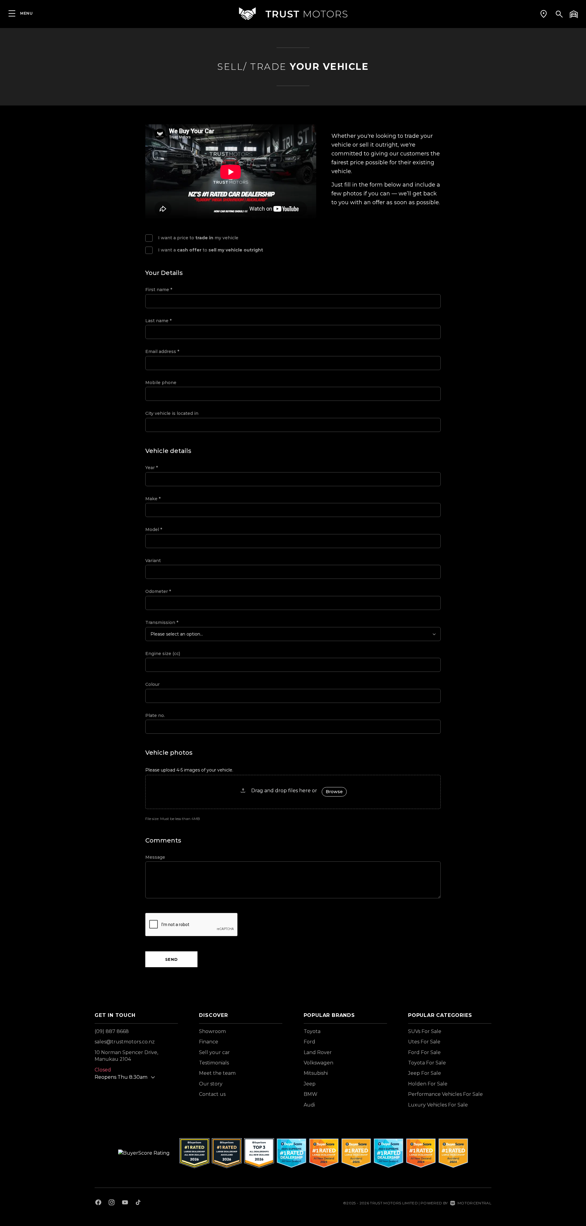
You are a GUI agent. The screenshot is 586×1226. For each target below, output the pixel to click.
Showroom (212, 1031)
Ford (309, 1042)
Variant (153, 560)
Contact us (212, 1094)
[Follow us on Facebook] (98, 1203)
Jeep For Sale (424, 1073)
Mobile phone (160, 382)
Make (153, 498)
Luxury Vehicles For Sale (438, 1105)
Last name (158, 320)
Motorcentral (474, 1203)
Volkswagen (318, 1063)
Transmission (161, 622)
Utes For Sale (424, 1042)
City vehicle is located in (171, 413)
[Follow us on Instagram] (111, 1203)
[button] (543, 13)
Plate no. (155, 715)
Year (151, 467)
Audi (309, 1105)
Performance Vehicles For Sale (445, 1094)
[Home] (293, 13)
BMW (310, 1094)
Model (153, 529)
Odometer (158, 591)
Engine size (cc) (162, 653)
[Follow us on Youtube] (124, 1203)
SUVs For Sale (424, 1031)
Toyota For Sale (427, 1063)
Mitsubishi (316, 1073)
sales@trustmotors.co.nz (125, 1042)
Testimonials (214, 1063)
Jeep (310, 1084)
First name (158, 289)
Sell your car (214, 1052)
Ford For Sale (424, 1052)
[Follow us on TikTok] (138, 1203)
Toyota (312, 1031)
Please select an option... (176, 634)
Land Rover (318, 1052)
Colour (152, 684)
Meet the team (217, 1073)
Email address (162, 351)
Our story (210, 1084)
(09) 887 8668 (112, 1031)
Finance (208, 1042)
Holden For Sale (427, 1084)
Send (171, 959)
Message (155, 857)
